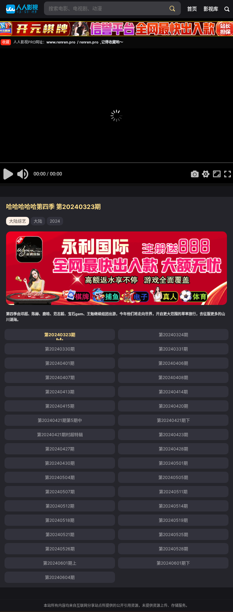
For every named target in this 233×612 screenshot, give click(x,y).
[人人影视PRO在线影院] (22, 9)
